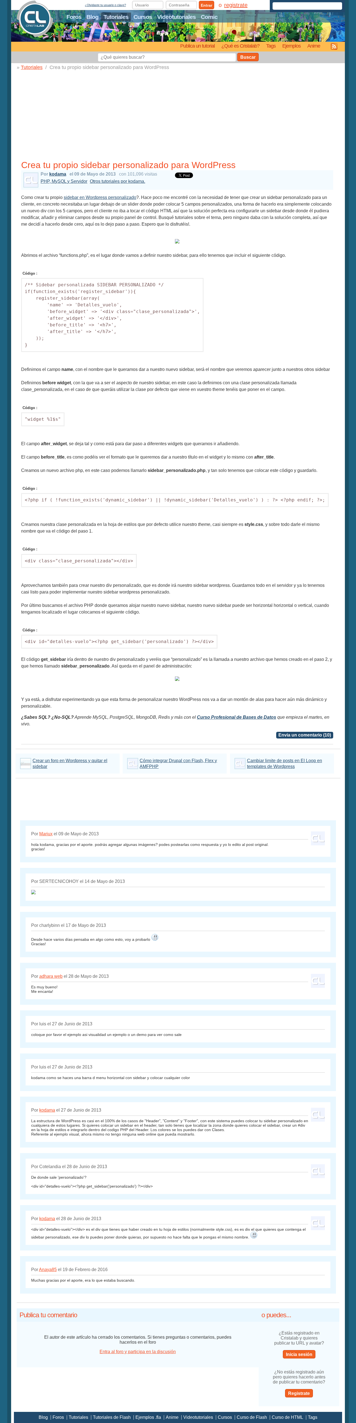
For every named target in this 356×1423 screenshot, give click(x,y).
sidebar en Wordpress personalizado (100, 197)
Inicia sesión (299, 1354)
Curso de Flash (252, 1417)
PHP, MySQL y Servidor (64, 181)
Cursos (143, 17)
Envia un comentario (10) (304, 735)
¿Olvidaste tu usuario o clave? (105, 5)
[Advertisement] (177, 117)
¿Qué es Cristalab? (240, 46)
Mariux (46, 833)
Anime (313, 46)
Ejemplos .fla (148, 1417)
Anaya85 (48, 1269)
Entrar (206, 5)
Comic (209, 17)
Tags (271, 46)
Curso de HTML (287, 1417)
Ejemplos (291, 46)
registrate (236, 5)
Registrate (299, 1393)
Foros (73, 17)
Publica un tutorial (197, 46)
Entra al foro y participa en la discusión (138, 1351)
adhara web (51, 976)
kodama (57, 174)
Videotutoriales (176, 17)
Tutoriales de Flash (112, 1417)
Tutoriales (115, 17)
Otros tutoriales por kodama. (117, 181)
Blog (92, 17)
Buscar (248, 57)
